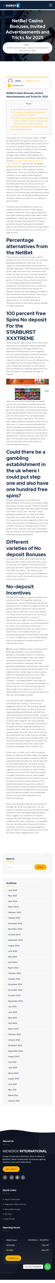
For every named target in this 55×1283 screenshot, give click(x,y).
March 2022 (13, 1073)
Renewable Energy (12, 1209)
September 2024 (15, 940)
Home (26, 45)
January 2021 (14, 1101)
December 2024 (15, 923)
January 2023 (14, 1040)
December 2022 (15, 1045)
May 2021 (12, 1090)
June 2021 (12, 1084)
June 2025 (12, 890)
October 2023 (14, 995)
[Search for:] (19, 867)
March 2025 (13, 907)
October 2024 (14, 934)
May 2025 (12, 896)
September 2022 (15, 1051)
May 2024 (12, 957)
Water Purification (12, 1199)
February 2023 (14, 1034)
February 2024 (14, 973)
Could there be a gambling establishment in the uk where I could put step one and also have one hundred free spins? (31, 121)
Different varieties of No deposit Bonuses (30, 126)
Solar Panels (10, 1219)
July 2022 (12, 1062)
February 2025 (14, 912)
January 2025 (14, 918)
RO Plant (8, 1214)
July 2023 (12, 1006)
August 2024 (13, 945)
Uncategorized (17, 85)
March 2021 (13, 1095)
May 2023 (12, 1018)
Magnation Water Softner (15, 1204)
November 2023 (15, 990)
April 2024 (12, 962)
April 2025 (12, 901)
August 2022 (13, 1056)
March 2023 (13, 1029)
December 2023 (15, 984)
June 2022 (12, 1067)
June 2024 (12, 951)
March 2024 (13, 968)
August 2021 (13, 1078)
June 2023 (12, 1012)
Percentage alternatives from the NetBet (30, 109)
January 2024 (14, 979)
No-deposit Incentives (22, 129)
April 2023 (12, 1023)
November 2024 (15, 929)
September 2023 (15, 1001)
